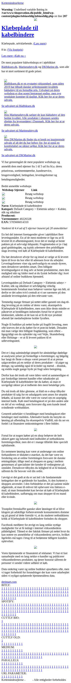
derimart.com (9, 581)
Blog (29, 679)
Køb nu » (20, 55)
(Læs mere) (39, 43)
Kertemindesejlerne (12, 3)
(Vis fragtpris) (15, 49)
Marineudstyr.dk (28, 66)
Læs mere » (8, 55)
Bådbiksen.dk (9, 66)
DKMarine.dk (50, 66)
